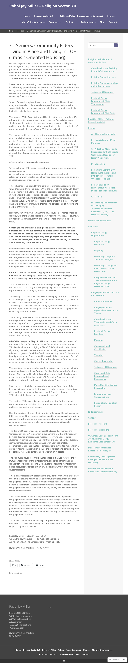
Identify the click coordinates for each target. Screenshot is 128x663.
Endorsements (88, 22)
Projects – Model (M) (98, 429)
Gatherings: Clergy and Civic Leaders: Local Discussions (105, 268)
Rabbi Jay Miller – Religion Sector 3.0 (42, 5)
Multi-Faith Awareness (33, 22)
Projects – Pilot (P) (97, 423)
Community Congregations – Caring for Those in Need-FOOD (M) (102, 459)
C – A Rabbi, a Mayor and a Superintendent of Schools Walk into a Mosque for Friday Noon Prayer (104, 153)
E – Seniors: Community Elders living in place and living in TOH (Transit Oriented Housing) (103, 174)
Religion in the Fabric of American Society (100, 61)
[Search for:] (103, 45)
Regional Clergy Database (102, 243)
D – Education (98, 163)
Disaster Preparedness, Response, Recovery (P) (100, 449)
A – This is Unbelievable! (103, 134)
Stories (110, 16)
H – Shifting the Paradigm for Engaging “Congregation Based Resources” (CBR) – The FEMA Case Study (104, 208)
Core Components (103, 301)
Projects (70, 22)
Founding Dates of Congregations (103, 395)
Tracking (98, 355)
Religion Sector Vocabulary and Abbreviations (104, 85)
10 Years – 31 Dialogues (102, 92)
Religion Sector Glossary (103, 77)
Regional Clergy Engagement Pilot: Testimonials (100, 101)
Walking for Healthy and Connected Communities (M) (102, 470)
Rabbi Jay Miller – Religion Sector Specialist (81, 16)
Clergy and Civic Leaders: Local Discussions (102, 376)
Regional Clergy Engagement (99, 234)
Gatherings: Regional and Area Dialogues (104, 258)
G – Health (96, 196)
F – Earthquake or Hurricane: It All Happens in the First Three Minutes (104, 187)
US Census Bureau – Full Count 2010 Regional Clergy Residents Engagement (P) (103, 438)
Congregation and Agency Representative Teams (106, 310)
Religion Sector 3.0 (43, 16)
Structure (54, 22)
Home (27, 16)
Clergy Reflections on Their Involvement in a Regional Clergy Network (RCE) (105, 282)
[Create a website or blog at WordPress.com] (64, 661)
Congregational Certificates (102, 347)
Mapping (98, 250)
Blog (102, 22)
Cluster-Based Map (103, 361)
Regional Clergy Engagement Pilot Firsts (103, 111)
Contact (113, 22)
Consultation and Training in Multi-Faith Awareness (104, 70)
